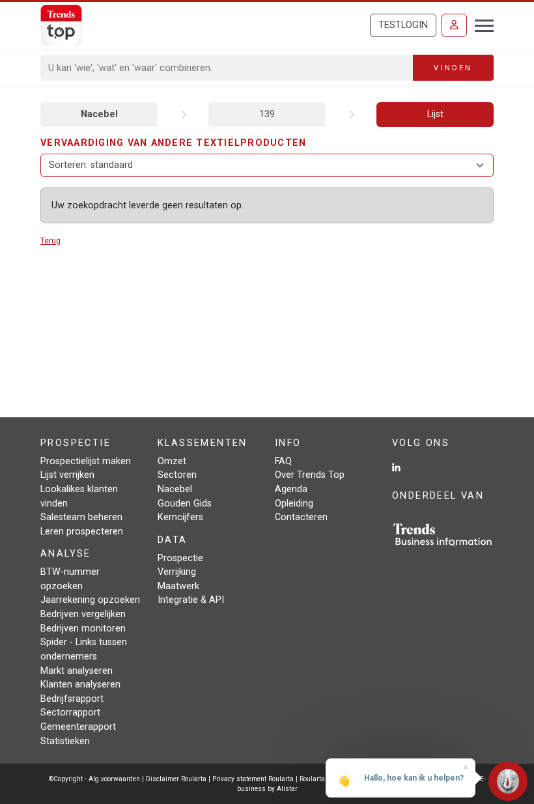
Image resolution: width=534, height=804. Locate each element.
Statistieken (65, 741)
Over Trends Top (309, 474)
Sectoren (177, 474)
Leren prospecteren (81, 531)
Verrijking (177, 571)
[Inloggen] (454, 25)
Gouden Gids (185, 503)
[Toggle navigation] (480, 24)
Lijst (435, 114)
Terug (50, 240)
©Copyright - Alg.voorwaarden (94, 779)
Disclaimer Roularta (176, 779)
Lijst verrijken (67, 474)
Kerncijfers (180, 517)
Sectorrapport (70, 712)
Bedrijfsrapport (72, 698)
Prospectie (180, 558)
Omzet (172, 461)
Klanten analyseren (80, 684)
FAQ (283, 461)
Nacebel (99, 114)
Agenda (291, 489)
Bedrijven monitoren (83, 628)
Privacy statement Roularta (253, 779)
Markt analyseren (76, 670)
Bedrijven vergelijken (83, 614)
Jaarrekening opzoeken (90, 599)
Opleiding (294, 503)
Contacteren (301, 517)
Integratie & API (191, 599)
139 (267, 114)
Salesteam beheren (81, 517)
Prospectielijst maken (85, 461)
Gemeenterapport (78, 726)
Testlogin (403, 25)
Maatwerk (178, 586)
